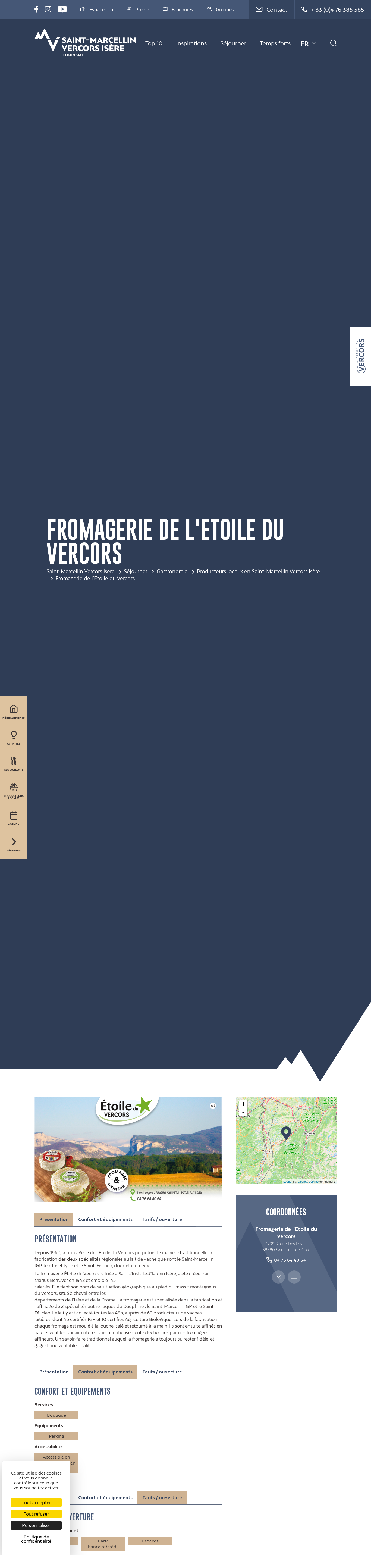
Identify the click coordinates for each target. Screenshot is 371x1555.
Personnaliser (36, 1525)
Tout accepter (36, 1502)
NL (304, 72)
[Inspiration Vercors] (360, 356)
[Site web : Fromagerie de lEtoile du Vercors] (294, 1277)
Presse (142, 9)
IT (303, 81)
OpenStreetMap (308, 1181)
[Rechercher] (333, 43)
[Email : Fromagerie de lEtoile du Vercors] (278, 1277)
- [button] (243, 1112)
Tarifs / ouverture (162, 1219)
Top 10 (153, 43)
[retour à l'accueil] (85, 43)
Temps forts (275, 43)
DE (305, 63)
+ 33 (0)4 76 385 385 (337, 9)
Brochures (182, 9)
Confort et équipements (105, 1219)
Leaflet (287, 1181)
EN (305, 54)
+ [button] (243, 1104)
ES (304, 91)
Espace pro (101, 9)
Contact (276, 9)
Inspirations (191, 43)
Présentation (53, 1372)
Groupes (225, 9)
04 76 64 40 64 (290, 1260)
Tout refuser (36, 1514)
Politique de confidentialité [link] (36, 1539)
